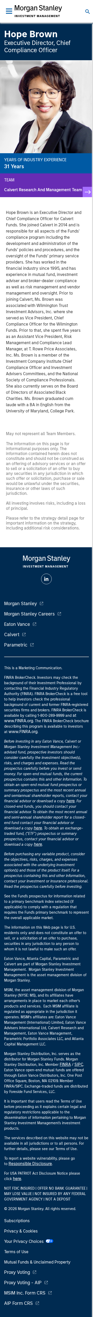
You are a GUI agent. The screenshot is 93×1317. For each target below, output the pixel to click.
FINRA (65, 1064)
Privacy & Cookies (21, 1231)
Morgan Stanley (20, 603)
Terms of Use (16, 1251)
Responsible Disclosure (30, 1163)
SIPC (78, 1064)
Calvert (11, 634)
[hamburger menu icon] (9, 11)
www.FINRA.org (23, 731)
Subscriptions (17, 1220)
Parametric (15, 645)
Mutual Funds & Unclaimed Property (37, 1262)
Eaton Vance (17, 624)
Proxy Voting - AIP (23, 1282)
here (70, 800)
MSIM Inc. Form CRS (24, 1293)
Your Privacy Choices (25, 1241)
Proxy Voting (17, 1272)
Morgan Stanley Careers (29, 614)
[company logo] (38, 11)
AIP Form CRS (18, 1303)
